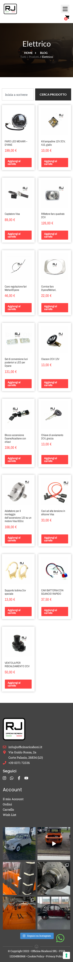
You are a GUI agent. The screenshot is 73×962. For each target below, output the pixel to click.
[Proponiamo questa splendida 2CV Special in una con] (19, 843)
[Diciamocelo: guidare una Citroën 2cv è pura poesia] (53, 878)
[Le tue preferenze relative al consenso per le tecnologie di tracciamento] (66, 955)
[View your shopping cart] (67, 17)
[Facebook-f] (19, 778)
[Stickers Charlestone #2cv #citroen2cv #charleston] (53, 913)
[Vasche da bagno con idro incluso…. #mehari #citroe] (19, 913)
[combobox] (18, 94)
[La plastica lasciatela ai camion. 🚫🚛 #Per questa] (19, 878)
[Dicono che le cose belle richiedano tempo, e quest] (53, 843)
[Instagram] (4, 778)
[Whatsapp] (12, 778)
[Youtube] (26, 778)
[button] (65, 9)
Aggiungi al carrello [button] (14, 162)
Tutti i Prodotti (29, 57)
